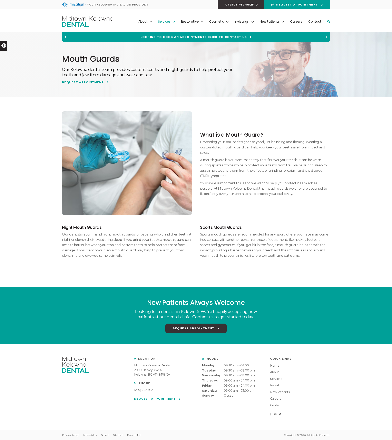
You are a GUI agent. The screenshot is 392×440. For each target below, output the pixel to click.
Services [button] (164, 21)
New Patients (280, 392)
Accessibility (90, 435)
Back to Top (134, 435)
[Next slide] (327, 37)
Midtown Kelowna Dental (152, 365)
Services (276, 379)
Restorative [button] (190, 21)
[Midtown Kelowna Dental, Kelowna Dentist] (75, 377)
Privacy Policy (70, 435)
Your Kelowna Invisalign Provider (117, 4)
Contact (314, 21)
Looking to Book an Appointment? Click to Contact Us (194, 37)
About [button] (143, 21)
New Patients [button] (270, 21)
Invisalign (276, 385)
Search (105, 435)
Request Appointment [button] (297, 4)
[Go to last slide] (65, 37)
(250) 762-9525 (241, 4)
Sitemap (118, 435)
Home (274, 365)
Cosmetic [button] (216, 21)
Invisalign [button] (242, 21)
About (274, 372)
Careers (296, 21)
